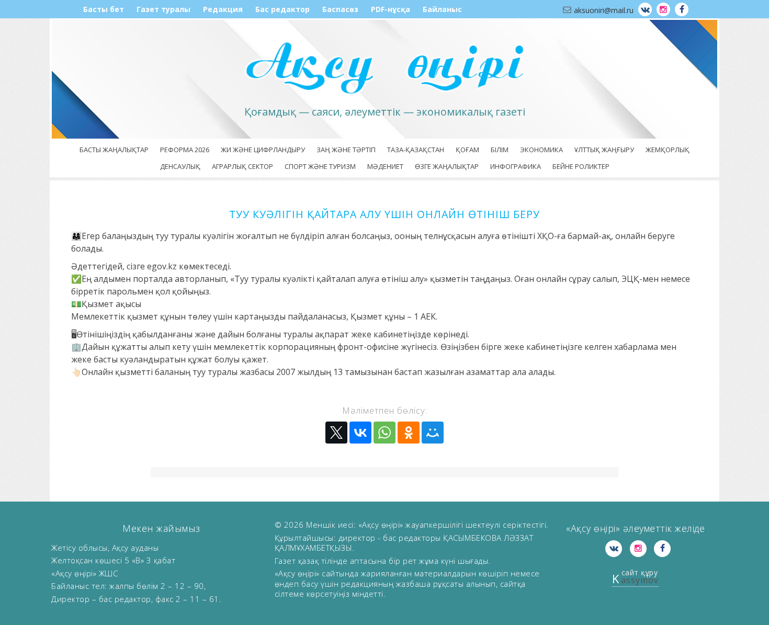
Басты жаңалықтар (114, 149)
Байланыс (442, 9)
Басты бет (103, 9)
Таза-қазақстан (415, 149)
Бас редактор (282, 9)
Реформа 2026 (184, 149)
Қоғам (467, 149)
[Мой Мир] (433, 433)
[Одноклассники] (409, 433)
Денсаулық (180, 166)
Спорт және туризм (320, 166)
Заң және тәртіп (346, 149)
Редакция (223, 9)
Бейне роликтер (580, 166)
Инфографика (515, 166)
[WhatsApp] (384, 433)
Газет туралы (163, 9)
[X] (336, 433)
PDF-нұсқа (390, 9)
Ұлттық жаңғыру (604, 149)
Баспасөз (340, 9)
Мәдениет (385, 166)
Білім (499, 149)
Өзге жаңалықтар (447, 166)
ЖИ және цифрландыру (263, 149)
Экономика (541, 149)
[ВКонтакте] (360, 433)
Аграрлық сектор (242, 166)
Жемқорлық (667, 149)
